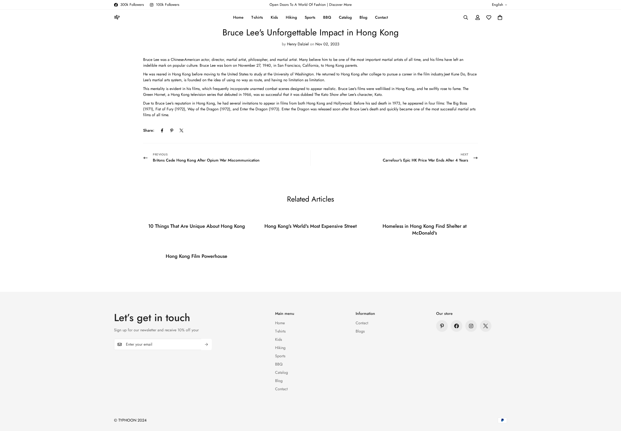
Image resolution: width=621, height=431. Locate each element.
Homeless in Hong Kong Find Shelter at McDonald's (424, 229)
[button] (500, 17)
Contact (381, 17)
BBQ (327, 17)
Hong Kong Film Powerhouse (196, 256)
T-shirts (257, 17)
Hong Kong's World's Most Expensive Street (310, 226)
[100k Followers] (471, 326)
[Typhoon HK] (117, 17)
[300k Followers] (456, 326)
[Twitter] (181, 130)
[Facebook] (162, 130)
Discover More (340, 4)
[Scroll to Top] (611, 404)
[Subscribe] (206, 344)
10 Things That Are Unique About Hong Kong (196, 226)
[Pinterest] (172, 130)
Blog (363, 17)
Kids (274, 17)
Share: (148, 130)
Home (238, 17)
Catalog (345, 17)
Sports (310, 17)
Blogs (360, 331)
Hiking (291, 17)
